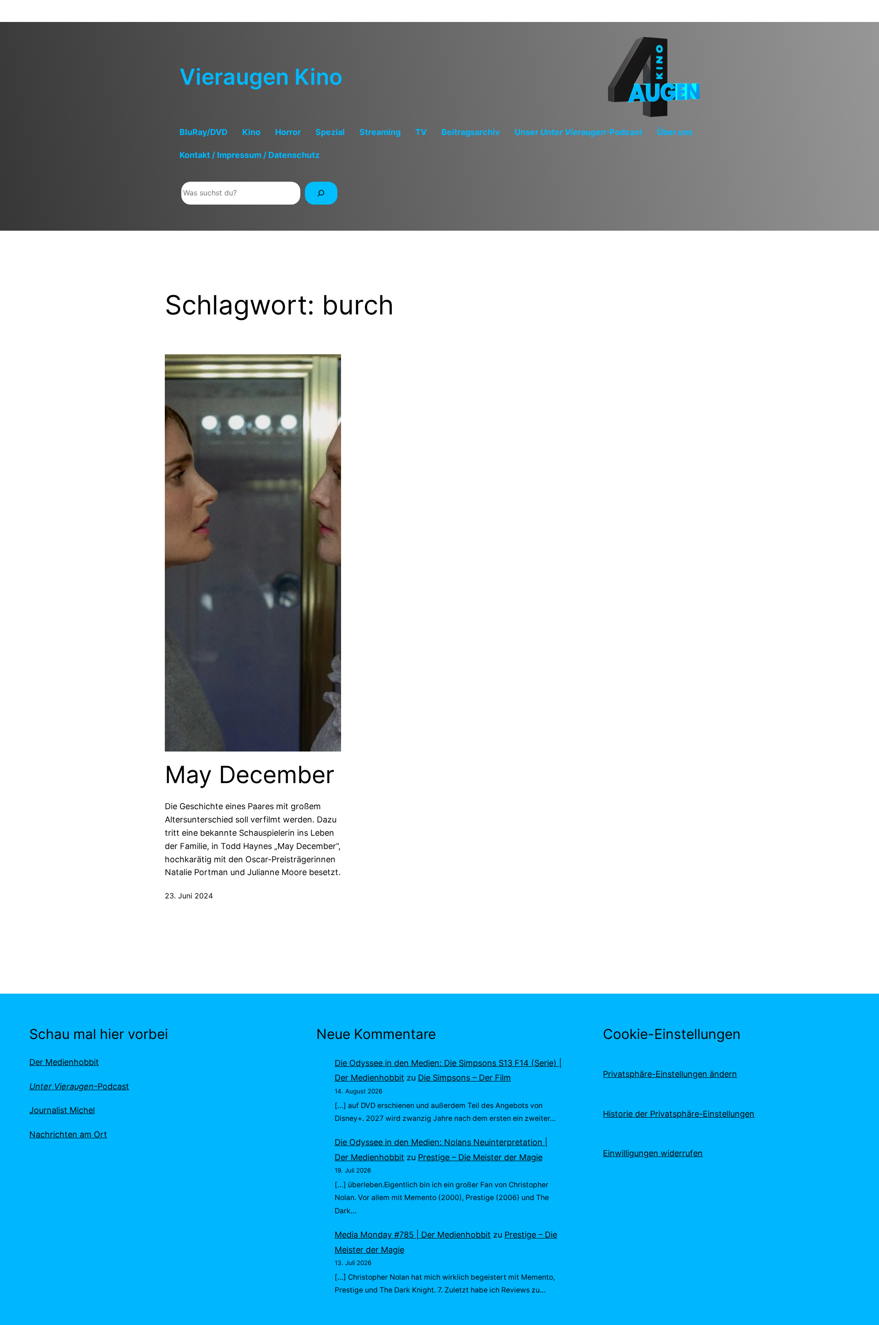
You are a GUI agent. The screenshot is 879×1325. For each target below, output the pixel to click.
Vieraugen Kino (260, 76)
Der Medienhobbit (64, 1062)
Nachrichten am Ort (68, 1134)
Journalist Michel (62, 1110)
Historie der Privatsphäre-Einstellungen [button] (678, 1114)
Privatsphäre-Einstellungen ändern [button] (670, 1074)
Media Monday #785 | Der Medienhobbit (413, 1234)
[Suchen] (321, 193)
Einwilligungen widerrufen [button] (653, 1153)
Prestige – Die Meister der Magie (480, 1157)
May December (249, 775)
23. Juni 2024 (189, 895)
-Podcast (79, 1086)
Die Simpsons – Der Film (464, 1077)
